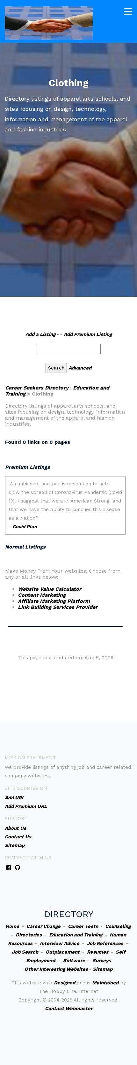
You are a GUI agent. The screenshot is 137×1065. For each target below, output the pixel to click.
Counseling (118, 926)
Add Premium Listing (88, 334)
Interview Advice (59, 943)
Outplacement (63, 952)
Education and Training (75, 935)
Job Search (25, 952)
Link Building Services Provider (57, 607)
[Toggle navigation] (128, 11)
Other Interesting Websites (56, 969)
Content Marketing (42, 595)
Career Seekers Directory (36, 388)
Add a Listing (40, 334)
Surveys (101, 960)
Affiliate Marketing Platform (54, 601)
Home (12, 926)
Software (74, 960)
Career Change (43, 926)
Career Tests (83, 926)
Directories (29, 935)
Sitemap (102, 969)
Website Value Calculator (49, 589)
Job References (105, 943)
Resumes (97, 952)
